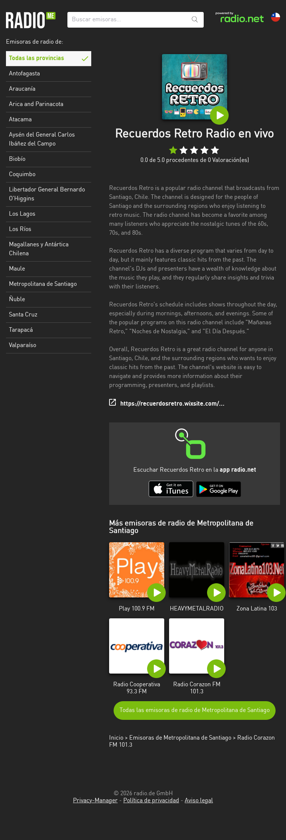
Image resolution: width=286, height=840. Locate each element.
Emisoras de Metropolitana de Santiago (180, 738)
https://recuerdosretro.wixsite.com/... (172, 404)
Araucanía (22, 89)
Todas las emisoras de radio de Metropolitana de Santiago (195, 710)
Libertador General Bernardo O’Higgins (47, 194)
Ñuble (17, 300)
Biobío (17, 159)
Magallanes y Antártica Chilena (39, 249)
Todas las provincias (36, 59)
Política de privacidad (151, 801)
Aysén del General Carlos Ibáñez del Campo (42, 139)
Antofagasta (24, 74)
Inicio (116, 738)
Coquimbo (22, 175)
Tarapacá (21, 330)
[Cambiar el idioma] (275, 17)
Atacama (20, 120)
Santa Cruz (23, 315)
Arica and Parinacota (36, 104)
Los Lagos (22, 214)
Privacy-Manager (95, 801)
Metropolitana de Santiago (43, 284)
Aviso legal (199, 801)
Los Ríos (20, 229)
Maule (17, 269)
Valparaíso (22, 346)
